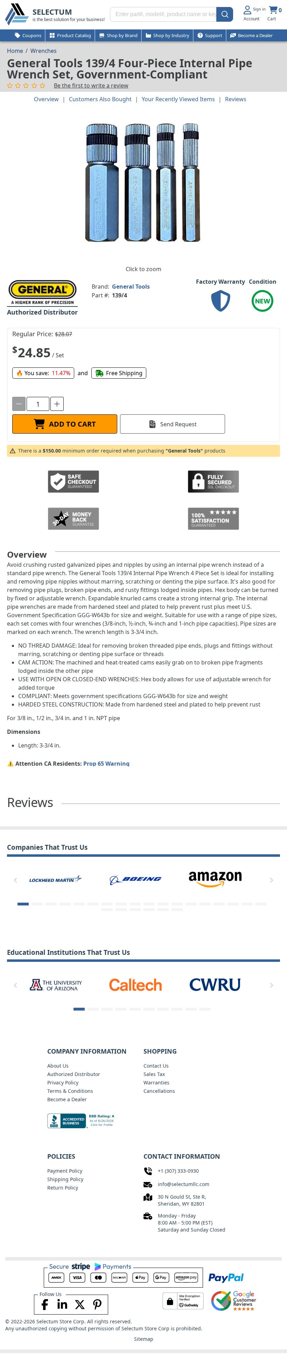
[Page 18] (261, 904)
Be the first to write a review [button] (91, 85)
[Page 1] (23, 904)
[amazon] (135, 879)
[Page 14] (205, 904)
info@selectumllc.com (183, 1184)
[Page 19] (107, 909)
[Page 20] (121, 909)
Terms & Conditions (70, 1091)
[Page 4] (65, 904)
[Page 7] (107, 904)
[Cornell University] (215, 984)
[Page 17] (247, 904)
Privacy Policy (62, 1082)
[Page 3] (51, 904)
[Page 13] (191, 904)
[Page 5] (79, 904)
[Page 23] (163, 909)
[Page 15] (219, 904)
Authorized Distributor (73, 1074)
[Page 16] (233, 904)
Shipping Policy (65, 1179)
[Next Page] (271, 880)
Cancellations (159, 1091)
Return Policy (62, 1187)
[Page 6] (93, 904)
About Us (58, 1065)
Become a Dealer (67, 1099)
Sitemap (143, 1339)
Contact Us (156, 1065)
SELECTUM (52, 12)
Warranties (156, 1082)
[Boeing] (55, 879)
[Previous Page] (15, 880)
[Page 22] (149, 909)
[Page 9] (135, 904)
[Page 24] (177, 909)
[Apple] (215, 879)
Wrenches (43, 51)
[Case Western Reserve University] (135, 984)
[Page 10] (149, 904)
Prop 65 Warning (106, 763)
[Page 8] (121, 904)
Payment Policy (64, 1170)
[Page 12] (177, 904)
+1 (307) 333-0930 (178, 1170)
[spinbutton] (38, 404)
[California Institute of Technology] (55, 984)
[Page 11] (163, 904)
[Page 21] (135, 909)
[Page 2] (37, 904)
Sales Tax (154, 1074)
